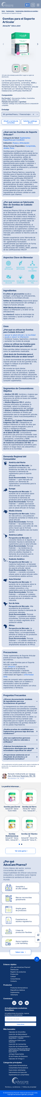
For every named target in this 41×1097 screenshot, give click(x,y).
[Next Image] (37, 44)
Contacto (13, 981)
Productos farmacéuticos (19, 988)
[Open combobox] (20, 114)
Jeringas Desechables (16, 1054)
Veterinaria (14, 994)
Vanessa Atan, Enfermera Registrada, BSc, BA (21, 775)
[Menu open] (38, 5)
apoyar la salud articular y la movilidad (20, 335)
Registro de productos (18, 972)
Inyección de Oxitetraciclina (18, 1046)
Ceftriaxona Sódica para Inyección (17, 1041)
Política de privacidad (29, 1087)
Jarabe (6, 148)
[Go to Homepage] (6, 4)
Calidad (13, 976)
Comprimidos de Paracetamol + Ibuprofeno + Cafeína (19, 1037)
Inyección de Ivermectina (17, 1044)
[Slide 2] (21, 844)
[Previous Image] (3, 44)
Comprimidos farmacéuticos (18, 1067)
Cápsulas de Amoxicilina (17, 1032)
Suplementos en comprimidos (19, 1074)
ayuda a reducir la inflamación (17, 337)
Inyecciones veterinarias (17, 1070)
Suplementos (14, 992)
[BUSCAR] (33, 5)
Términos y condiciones (12, 1087)
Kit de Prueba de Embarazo (18, 1056)
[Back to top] (36, 959)
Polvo (12, 148)
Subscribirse (20, 1024)
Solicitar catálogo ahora (30, 122)
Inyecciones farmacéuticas (18, 1065)
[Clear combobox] (33, 114)
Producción (14, 974)
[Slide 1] (19, 844)
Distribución (14, 969)
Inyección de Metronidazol (18, 1034)
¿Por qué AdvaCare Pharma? (20, 967)
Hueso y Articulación (21, 143)
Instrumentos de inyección (18, 1072)
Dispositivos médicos (17, 990)
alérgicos (11, 666)
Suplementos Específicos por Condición (16, 139)
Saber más (20, 952)
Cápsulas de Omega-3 (16, 1058)
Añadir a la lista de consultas (11, 122)
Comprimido (30, 146)
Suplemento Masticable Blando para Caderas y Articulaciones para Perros (19, 1050)
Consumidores (15, 979)
